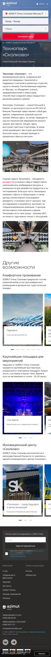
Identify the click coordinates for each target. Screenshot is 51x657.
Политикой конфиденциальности (20, 553)
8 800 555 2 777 (9, 624)
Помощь (6, 598)
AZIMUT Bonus (9, 590)
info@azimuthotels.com (12, 628)
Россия (29, 571)
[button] (12, 349)
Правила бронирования (18, 556)
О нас (5, 571)
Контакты (7, 586)
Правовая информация (37, 632)
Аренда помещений (12, 594)
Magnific (15, 634)
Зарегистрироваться (25, 546)
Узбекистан (31, 575)
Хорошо (41, 653)
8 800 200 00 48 (9, 618)
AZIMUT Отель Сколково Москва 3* (20, 42)
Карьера (6, 582)
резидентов (8, 182)
